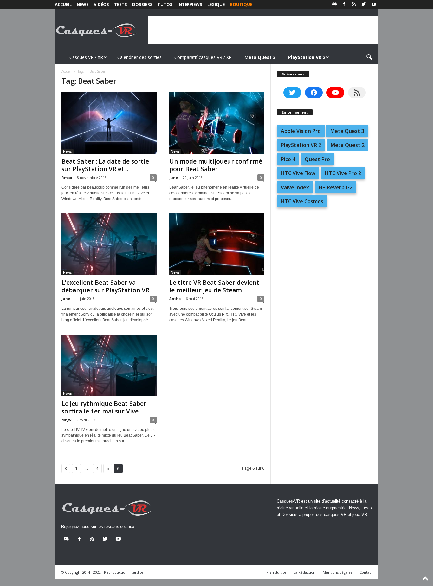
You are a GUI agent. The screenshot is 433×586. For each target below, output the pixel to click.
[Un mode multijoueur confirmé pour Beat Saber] (216, 123)
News (83, 4)
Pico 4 (288, 159)
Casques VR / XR (86, 57)
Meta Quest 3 (347, 130)
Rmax (66, 177)
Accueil (63, 4)
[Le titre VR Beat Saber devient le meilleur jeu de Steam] (216, 244)
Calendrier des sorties (139, 57)
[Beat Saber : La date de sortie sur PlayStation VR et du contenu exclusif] (109, 123)
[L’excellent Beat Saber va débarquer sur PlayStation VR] (109, 244)
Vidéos (101, 4)
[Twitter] (364, 4)
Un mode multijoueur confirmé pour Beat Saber (215, 165)
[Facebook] (344, 4)
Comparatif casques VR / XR (203, 57)
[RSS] (354, 4)
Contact (365, 572)
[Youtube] (374, 4)
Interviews (190, 4)
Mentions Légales (337, 572)
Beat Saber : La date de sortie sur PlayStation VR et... (105, 165)
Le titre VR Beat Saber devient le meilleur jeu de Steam (214, 286)
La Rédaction (304, 572)
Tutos (165, 4)
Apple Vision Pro (301, 130)
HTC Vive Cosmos (302, 201)
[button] (369, 57)
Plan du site (276, 572)
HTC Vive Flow (298, 173)
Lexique (216, 4)
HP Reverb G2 (335, 187)
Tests (120, 4)
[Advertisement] (263, 30)
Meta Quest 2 (348, 144)
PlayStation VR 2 (301, 144)
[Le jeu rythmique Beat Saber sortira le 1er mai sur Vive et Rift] (109, 365)
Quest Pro (317, 159)
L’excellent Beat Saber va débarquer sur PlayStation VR (105, 286)
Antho (175, 298)
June (173, 177)
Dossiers (142, 4)
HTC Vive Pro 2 (343, 173)
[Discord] (334, 4)
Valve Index (295, 187)
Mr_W (66, 419)
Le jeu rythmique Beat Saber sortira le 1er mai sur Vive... (103, 407)
